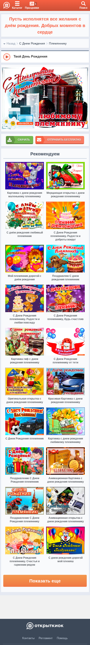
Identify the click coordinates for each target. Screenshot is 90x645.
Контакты (28, 638)
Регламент (46, 638)
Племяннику (58, 43)
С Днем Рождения (32, 43)
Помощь (62, 638)
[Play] (6, 56)
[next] (84, 98)
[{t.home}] (45, 625)
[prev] (5, 98)
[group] (45, 57)
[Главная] (5, 5)
